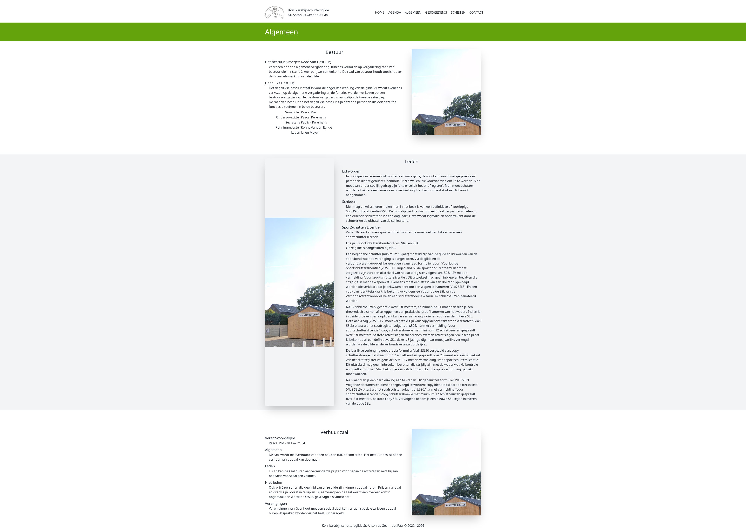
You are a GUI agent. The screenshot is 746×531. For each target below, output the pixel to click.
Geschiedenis (436, 12)
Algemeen (413, 12)
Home (379, 12)
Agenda (394, 12)
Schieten (458, 12)
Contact (476, 12)
